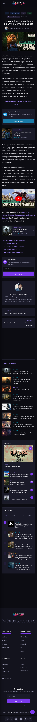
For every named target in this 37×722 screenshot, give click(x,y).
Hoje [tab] (7, 515)
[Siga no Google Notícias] (26, 719)
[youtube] (14, 621)
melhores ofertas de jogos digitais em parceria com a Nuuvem (18, 215)
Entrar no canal (18, 121)
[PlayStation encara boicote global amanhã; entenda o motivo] (11, 524)
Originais (4, 640)
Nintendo (24, 644)
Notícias (4, 644)
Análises (4, 637)
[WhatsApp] (7, 719)
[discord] (33, 621)
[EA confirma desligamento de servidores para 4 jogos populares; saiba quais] (11, 555)
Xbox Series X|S (13, 17)
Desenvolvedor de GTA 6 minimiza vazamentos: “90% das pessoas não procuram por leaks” (24, 536)
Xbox (29, 13)
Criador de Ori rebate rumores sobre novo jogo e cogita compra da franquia (24, 546)
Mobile (23, 651)
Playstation (15, 13)
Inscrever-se (18, 274)
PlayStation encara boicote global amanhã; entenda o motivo (23, 525)
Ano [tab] (29, 515)
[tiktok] (19, 621)
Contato (23, 664)
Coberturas (5, 671)
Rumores (4, 675)
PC (6, 13)
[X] (11, 719)
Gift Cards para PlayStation (13, 246)
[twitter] (4, 621)
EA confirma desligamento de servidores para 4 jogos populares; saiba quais (23, 557)
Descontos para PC (10, 244)
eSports (4, 668)
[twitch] (28, 621)
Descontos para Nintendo (13, 252)
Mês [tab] (22, 515)
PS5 (23, 13)
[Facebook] (16, 719)
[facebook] (23, 621)
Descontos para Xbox (11, 249)
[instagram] (9, 621)
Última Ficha (11, 712)
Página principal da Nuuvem (14, 240)
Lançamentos (6, 648)
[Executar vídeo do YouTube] (18, 198)
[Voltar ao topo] (32, 712)
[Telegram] (21, 719)
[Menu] (4, 3)
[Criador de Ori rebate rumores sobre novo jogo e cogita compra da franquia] (11, 544)
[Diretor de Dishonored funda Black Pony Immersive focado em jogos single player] (11, 565)
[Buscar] (33, 3)
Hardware (5, 664)
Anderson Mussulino (16, 28)
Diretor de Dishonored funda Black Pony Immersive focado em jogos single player (24, 567)
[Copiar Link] (30, 719)
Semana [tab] (14, 515)
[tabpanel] (18, 545)
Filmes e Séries (6, 678)
